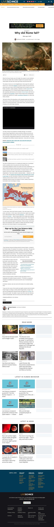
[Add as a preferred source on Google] (27, 503)
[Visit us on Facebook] (24, 1)
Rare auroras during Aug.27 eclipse (13, 7)
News (39, 39)
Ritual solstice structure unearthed (28, 7)
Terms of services (16, 239)
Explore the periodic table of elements (32, 484)
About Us (30, 508)
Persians (30, 291)
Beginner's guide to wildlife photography (41, 479)
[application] (18, 118)
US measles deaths (41, 7)
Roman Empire (25, 92)
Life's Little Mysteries (7, 302)
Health (16, 4)
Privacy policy (11, 512)
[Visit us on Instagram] (27, 1)
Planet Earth (26, 4)
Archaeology (10, 4)
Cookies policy (22, 512)
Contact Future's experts (20, 509)
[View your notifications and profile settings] (49, 2)
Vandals (9, 216)
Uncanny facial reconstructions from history (31, 488)
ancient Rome (29, 88)
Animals (5, 4)
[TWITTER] (9, 309)
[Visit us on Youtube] (29, 1)
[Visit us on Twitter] (26, 1)
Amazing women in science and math (32, 481)
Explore (42, 4)
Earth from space (22, 478)
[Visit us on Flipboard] (31, 1)
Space (32, 4)
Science (20, 4)
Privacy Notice (6, 240)
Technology (37, 4)
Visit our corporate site (29, 499)
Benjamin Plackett (21, 39)
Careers (10, 515)
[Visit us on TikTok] (33, 1)
